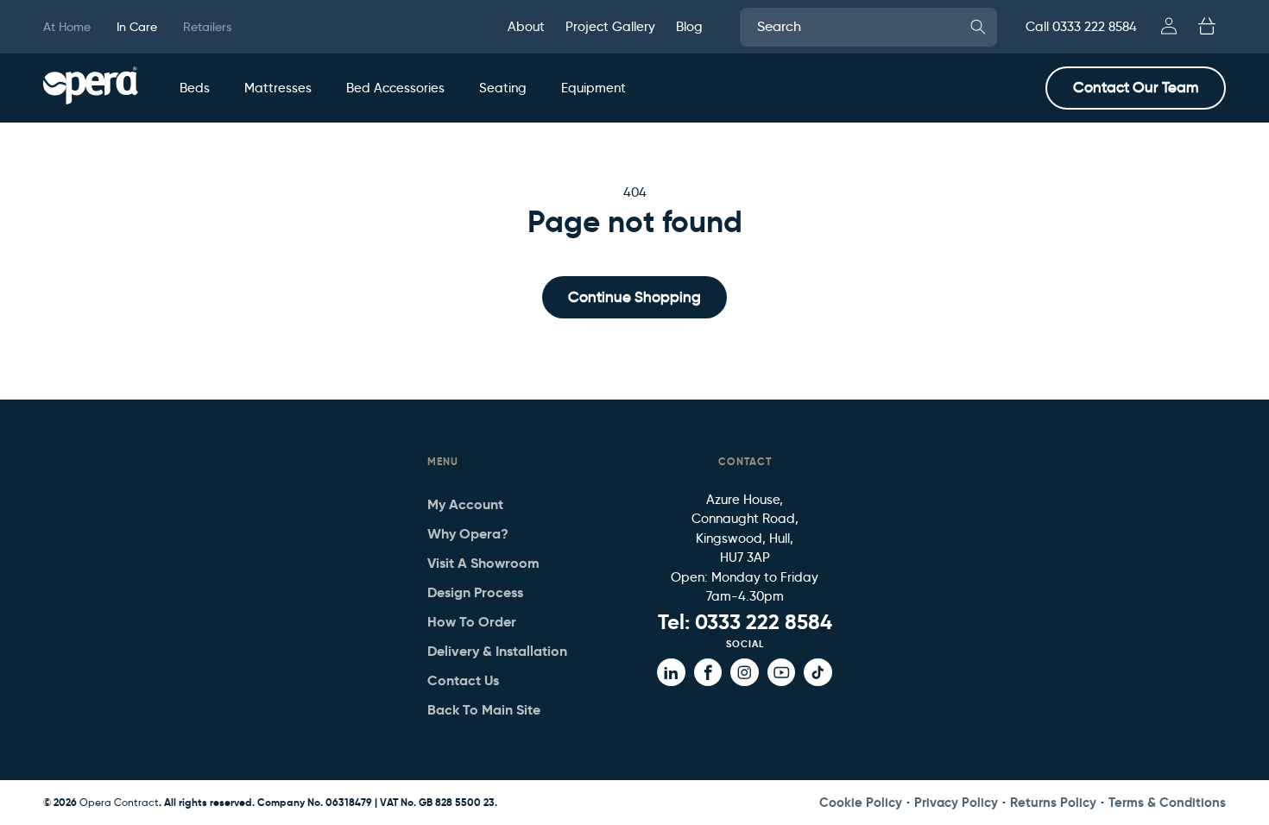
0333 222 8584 (763, 622)
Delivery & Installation (497, 651)
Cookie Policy (860, 802)
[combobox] (868, 27)
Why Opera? (467, 534)
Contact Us (463, 680)
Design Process (475, 592)
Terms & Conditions (1167, 802)
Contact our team (1135, 88)
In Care (137, 27)
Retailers (207, 27)
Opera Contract (119, 802)
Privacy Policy (956, 802)
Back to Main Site (483, 710)
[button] (194, 88)
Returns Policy (1053, 802)
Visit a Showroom (483, 563)
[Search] (978, 27)
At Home (67, 27)
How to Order (471, 622)
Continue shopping (634, 297)
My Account (465, 504)
